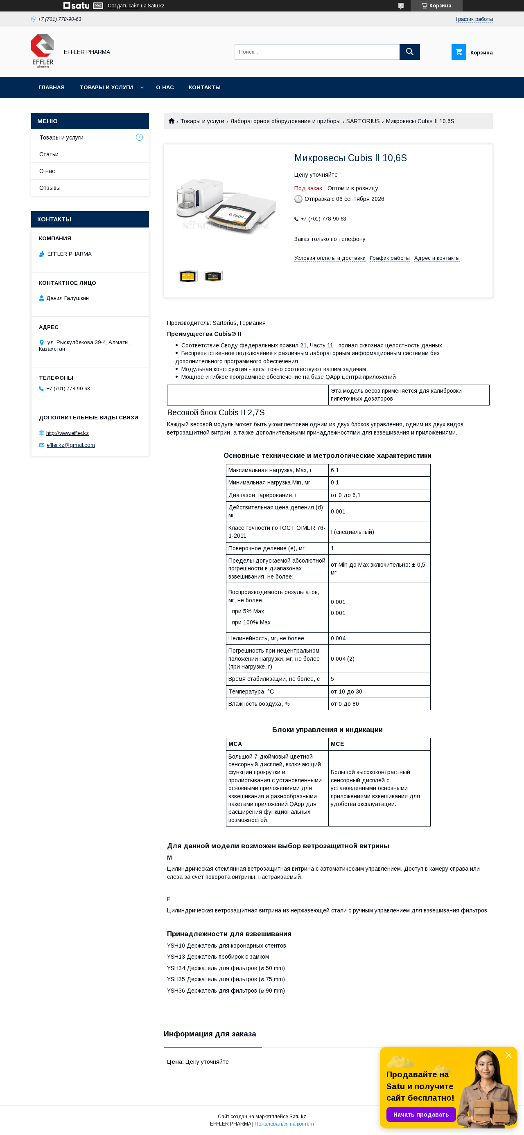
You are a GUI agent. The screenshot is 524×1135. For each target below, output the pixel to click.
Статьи (49, 154)
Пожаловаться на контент (284, 1124)
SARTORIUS (363, 121)
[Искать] (410, 52)
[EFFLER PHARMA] (42, 66)
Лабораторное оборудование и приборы (285, 121)
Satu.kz (297, 1116)
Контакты (205, 87)
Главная (51, 87)
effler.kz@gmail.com (71, 445)
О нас (165, 87)
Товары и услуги (106, 87)
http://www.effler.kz (67, 433)
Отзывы (50, 188)
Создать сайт (123, 6)
